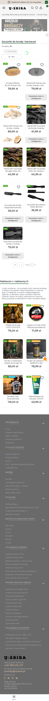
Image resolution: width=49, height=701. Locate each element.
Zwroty (8, 461)
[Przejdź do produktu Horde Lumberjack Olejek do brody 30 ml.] (13, 349)
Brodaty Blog (11, 504)
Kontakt (8, 479)
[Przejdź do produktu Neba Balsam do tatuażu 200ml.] (36, 384)
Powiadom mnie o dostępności (36, 97)
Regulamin (9, 443)
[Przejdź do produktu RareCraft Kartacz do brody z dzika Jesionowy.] (12, 114)
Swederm (9, 536)
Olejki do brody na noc (14, 568)
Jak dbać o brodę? (12, 514)
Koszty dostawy (11, 458)
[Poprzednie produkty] (21, 265)
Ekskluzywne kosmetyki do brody (18, 575)
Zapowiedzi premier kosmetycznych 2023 (22, 507)
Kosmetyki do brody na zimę (16, 578)
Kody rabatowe (11, 468)
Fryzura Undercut (12, 610)
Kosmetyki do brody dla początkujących (21, 571)
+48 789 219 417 (13, 665)
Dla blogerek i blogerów (14, 482)
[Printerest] (8, 678)
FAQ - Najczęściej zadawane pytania (19, 464)
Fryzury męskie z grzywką (15, 600)
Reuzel (8, 539)
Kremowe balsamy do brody (16, 564)
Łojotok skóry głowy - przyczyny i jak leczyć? (23, 642)
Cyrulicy (8, 529)
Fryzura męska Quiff (13, 606)
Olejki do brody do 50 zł (14, 554)
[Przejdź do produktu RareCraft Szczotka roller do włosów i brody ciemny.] (36, 157)
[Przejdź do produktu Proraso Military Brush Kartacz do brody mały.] (12, 71)
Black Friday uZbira (12, 493)
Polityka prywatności (13, 439)
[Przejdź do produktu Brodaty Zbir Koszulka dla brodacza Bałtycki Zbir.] (13, 384)
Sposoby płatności (12, 454)
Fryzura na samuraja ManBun (16, 617)
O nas (7, 429)
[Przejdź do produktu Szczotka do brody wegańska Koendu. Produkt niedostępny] (12, 193)
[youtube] (17, 678)
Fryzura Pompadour (13, 613)
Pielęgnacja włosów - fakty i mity (18, 635)
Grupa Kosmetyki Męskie (15, 511)
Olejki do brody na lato (14, 557)
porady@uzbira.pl (14, 671)
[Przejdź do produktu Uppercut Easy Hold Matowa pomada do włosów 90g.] (36, 313)
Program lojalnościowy (14, 433)
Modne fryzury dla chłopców (16, 593)
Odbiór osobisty (11, 436)
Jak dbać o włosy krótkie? (15, 648)
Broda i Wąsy (42, 14)
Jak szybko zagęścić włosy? (16, 638)
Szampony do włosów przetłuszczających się (23, 645)
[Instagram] (13, 678)
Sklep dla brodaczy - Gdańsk (16, 486)
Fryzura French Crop (13, 603)
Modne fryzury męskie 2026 (16, 589)
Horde (7, 532)
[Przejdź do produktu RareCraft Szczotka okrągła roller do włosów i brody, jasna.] (12, 157)
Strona (28, 265)
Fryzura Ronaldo (11, 620)
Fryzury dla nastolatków (14, 596)
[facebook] (4, 678)
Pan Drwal (9, 526)
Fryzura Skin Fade (12, 623)
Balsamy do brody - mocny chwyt (18, 561)
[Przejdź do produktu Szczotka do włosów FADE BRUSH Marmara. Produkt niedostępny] (36, 193)
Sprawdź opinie (11, 489)
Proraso (8, 543)
